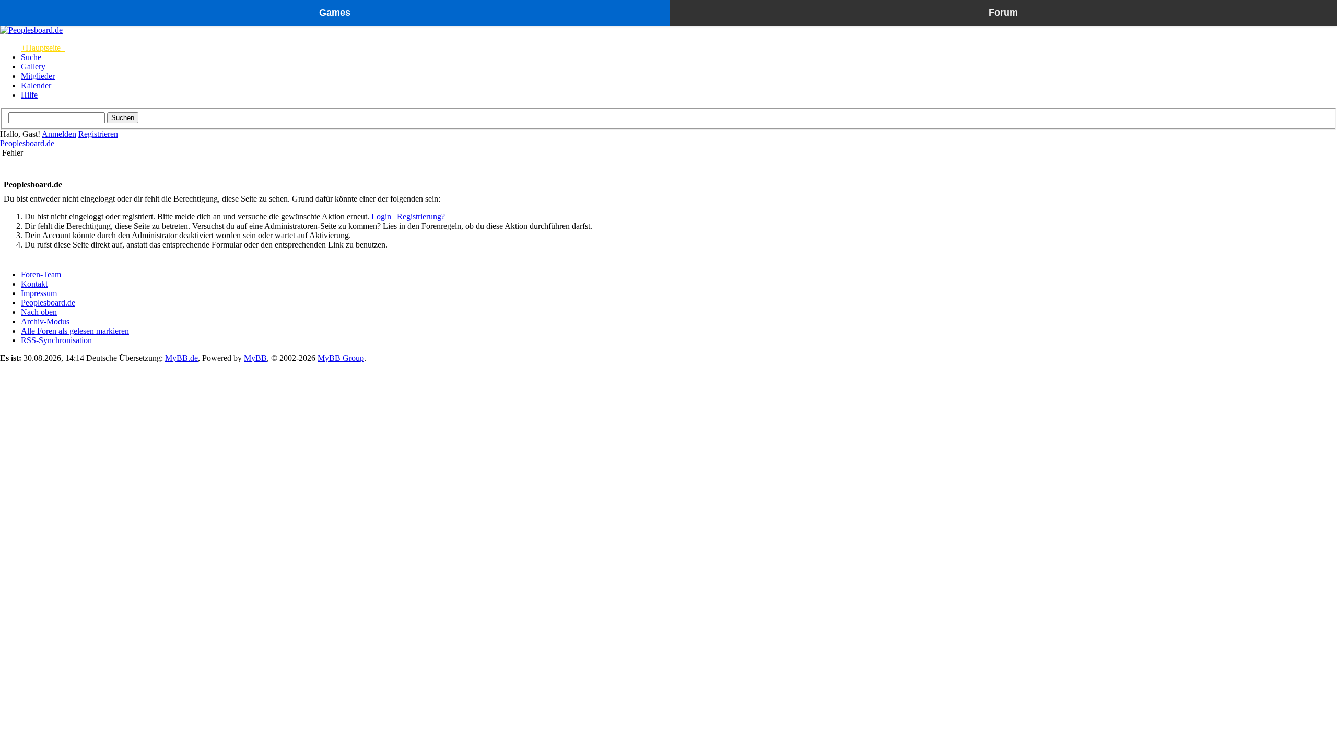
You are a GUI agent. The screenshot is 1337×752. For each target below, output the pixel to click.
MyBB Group (341, 358)
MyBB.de (181, 358)
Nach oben (39, 312)
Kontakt (34, 283)
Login (381, 216)
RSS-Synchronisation (56, 340)
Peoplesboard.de (27, 143)
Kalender (36, 85)
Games (334, 12)
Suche (31, 57)
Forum (1003, 12)
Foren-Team (41, 274)
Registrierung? (421, 216)
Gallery (33, 66)
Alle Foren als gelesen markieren (75, 330)
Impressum (39, 293)
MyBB (255, 358)
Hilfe (29, 94)
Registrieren (98, 134)
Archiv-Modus (45, 321)
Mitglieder (38, 76)
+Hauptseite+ (43, 47)
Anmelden (59, 134)
